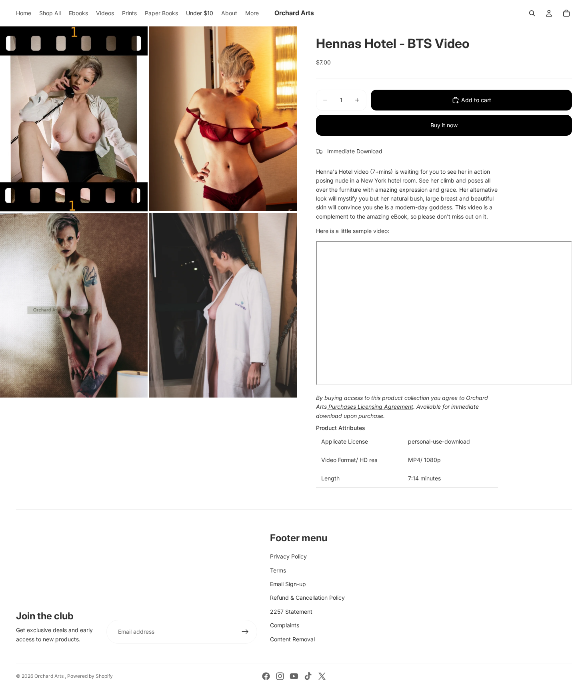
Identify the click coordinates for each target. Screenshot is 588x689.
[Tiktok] (308, 676)
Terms (278, 570)
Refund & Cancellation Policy (307, 597)
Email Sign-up (288, 584)
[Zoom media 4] (223, 305)
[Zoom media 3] (74, 305)
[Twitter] (322, 676)
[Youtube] (294, 676)
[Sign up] (245, 631)
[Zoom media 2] (223, 118)
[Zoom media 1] (74, 118)
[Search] (532, 13)
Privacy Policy (288, 556)
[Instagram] (280, 676)
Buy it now (444, 125)
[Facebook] (266, 676)
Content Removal (292, 639)
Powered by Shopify (90, 676)
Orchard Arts (49, 676)
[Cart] (566, 13)
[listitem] (252, 13)
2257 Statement (291, 611)
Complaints (284, 625)
